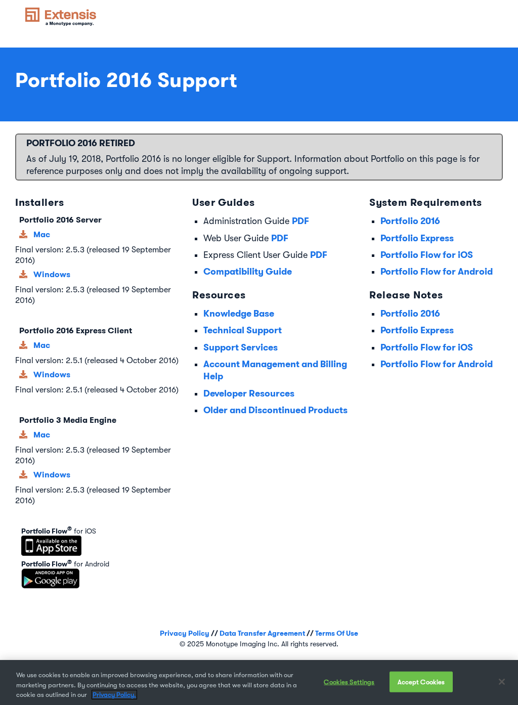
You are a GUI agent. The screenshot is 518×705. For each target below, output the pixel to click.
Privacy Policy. (114, 694)
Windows (51, 274)
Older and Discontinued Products (275, 410)
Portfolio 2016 (410, 221)
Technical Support (242, 330)
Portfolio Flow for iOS (426, 254)
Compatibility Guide (247, 271)
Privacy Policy (184, 633)
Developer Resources (248, 393)
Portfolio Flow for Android (436, 271)
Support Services (240, 347)
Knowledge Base (238, 313)
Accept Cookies (421, 681)
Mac (41, 234)
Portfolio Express (417, 238)
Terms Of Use (336, 633)
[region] (259, 682)
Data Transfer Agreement (262, 633)
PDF (300, 221)
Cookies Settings (349, 681)
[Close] (502, 682)
